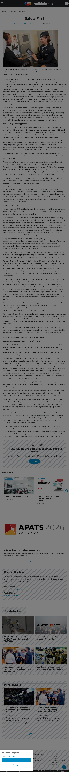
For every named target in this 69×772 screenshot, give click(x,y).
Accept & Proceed (16, 760)
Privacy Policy (11, 756)
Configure (16, 765)
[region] (16, 760)
